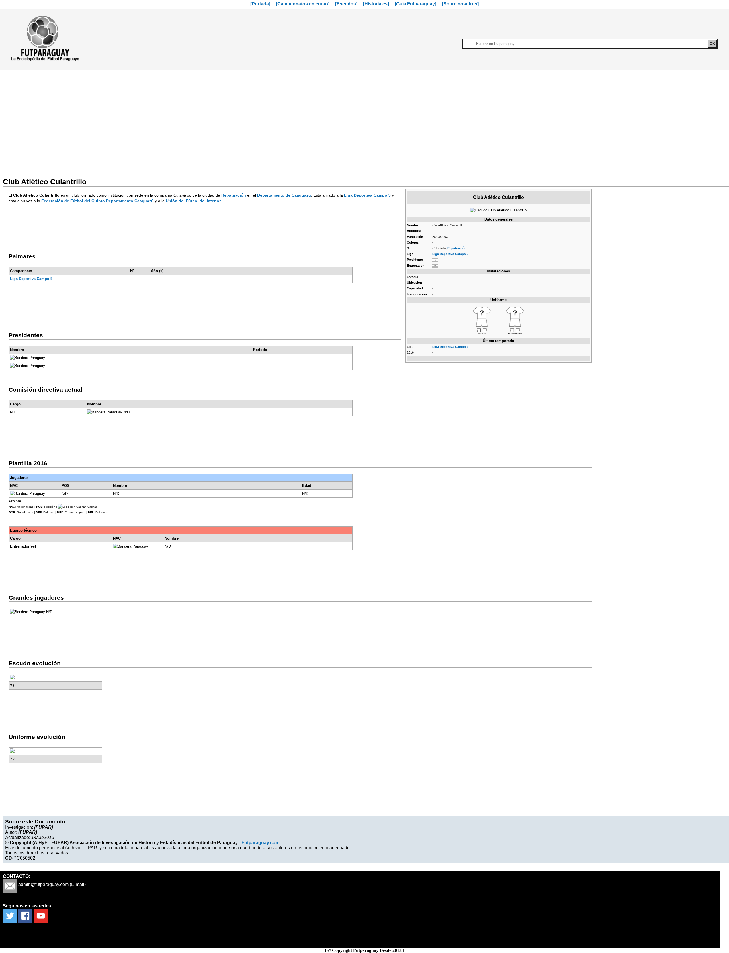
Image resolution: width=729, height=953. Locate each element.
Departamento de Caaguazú (284, 195)
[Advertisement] (364, 120)
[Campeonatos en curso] (302, 3)
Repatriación (456, 248)
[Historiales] (376, 3)
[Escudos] (346, 3)
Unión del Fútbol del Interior (193, 201)
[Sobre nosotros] (460, 3)
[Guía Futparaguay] (415, 3)
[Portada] (260, 3)
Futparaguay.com (260, 842)
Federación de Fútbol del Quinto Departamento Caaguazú (97, 201)
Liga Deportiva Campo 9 (450, 254)
